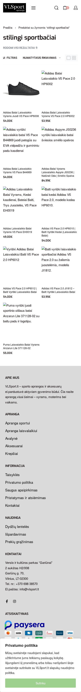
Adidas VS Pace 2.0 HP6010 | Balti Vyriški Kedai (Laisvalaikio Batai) (59, 232)
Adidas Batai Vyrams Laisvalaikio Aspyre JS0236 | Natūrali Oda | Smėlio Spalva (58, 172)
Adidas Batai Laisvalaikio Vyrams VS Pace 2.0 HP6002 (58, 114)
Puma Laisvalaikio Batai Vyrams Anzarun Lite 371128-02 (21, 346)
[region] (40, 665)
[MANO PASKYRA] (76, 8)
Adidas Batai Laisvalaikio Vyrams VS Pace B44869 (17, 170)
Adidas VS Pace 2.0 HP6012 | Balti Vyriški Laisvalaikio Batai (20, 290)
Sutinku (40, 683)
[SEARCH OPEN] (56, 8)
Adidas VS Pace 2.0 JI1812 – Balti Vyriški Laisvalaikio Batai (58, 290)
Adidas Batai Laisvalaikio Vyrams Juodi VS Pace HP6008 (21, 114)
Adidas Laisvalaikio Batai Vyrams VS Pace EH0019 (17, 230)
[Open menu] (33, 8)
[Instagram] (14, 601)
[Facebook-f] (7, 601)
